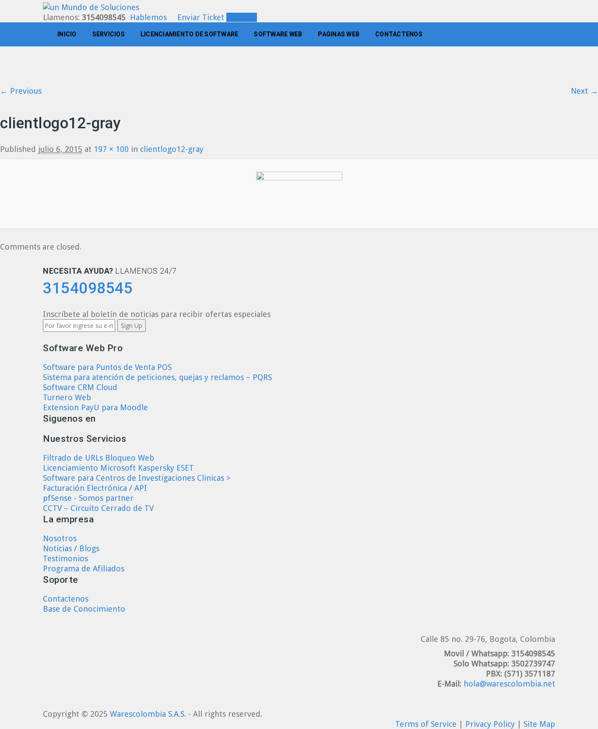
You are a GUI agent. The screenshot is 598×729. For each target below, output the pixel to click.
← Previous (21, 90)
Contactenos (398, 34)
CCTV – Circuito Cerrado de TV (98, 508)
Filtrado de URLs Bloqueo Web (98, 457)
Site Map (539, 724)
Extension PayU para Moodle (95, 407)
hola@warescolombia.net (509, 683)
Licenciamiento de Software (190, 34)
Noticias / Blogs (71, 548)
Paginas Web (338, 34)
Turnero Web (67, 397)
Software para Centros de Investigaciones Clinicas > (137, 477)
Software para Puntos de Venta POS (107, 367)
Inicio (67, 34)
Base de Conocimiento (84, 608)
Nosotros (60, 538)
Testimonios (65, 558)
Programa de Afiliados (83, 568)
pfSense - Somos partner (88, 498)
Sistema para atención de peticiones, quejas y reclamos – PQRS (157, 377)
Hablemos (148, 17)
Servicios (108, 34)
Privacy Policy (491, 724)
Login (244, 17)
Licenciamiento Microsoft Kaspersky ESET (118, 467)
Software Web (278, 34)
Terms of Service (427, 724)
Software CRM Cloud (80, 387)
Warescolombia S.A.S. (148, 713)
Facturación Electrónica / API (95, 488)
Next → (584, 90)
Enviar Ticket (200, 17)
